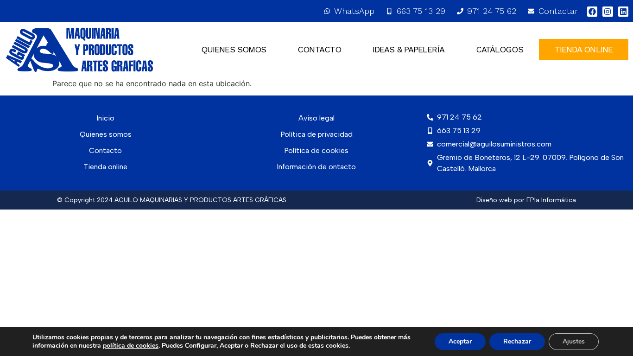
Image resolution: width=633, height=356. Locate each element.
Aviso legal (316, 118)
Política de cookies (316, 150)
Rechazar (517, 341)
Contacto (319, 49)
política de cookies (130, 345)
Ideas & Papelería (408, 49)
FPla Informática (551, 200)
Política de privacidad (316, 134)
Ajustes (574, 341)
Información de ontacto (316, 166)
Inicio (105, 118)
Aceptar (460, 341)
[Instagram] (607, 11)
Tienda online (105, 166)
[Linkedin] (623, 11)
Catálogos (499, 49)
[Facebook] (592, 11)
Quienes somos (233, 49)
